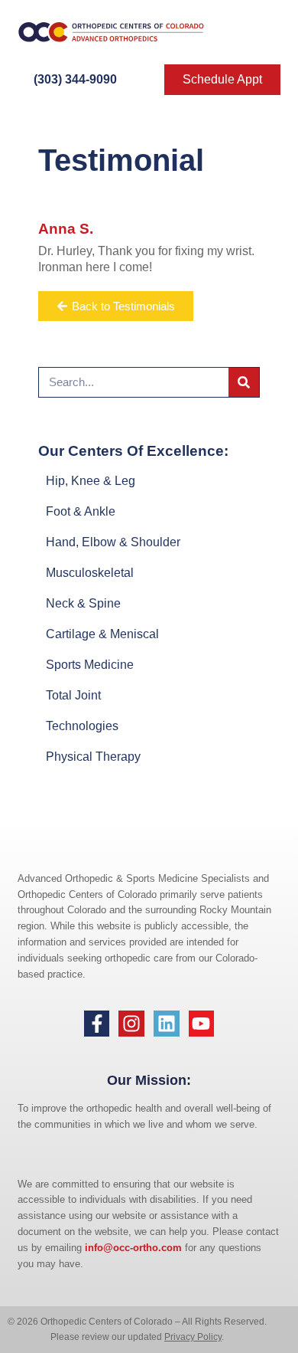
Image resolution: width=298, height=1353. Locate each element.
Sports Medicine (90, 664)
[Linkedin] (167, 1024)
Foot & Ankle (80, 511)
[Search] (243, 382)
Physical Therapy (93, 756)
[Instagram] (131, 1024)
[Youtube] (202, 1024)
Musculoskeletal (90, 572)
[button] (258, 32)
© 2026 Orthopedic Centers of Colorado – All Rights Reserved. (137, 1321)
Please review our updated (107, 1337)
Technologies (82, 725)
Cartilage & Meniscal (102, 633)
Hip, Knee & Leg (90, 480)
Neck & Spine (83, 603)
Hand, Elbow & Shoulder (113, 542)
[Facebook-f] (97, 1024)
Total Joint (73, 695)
